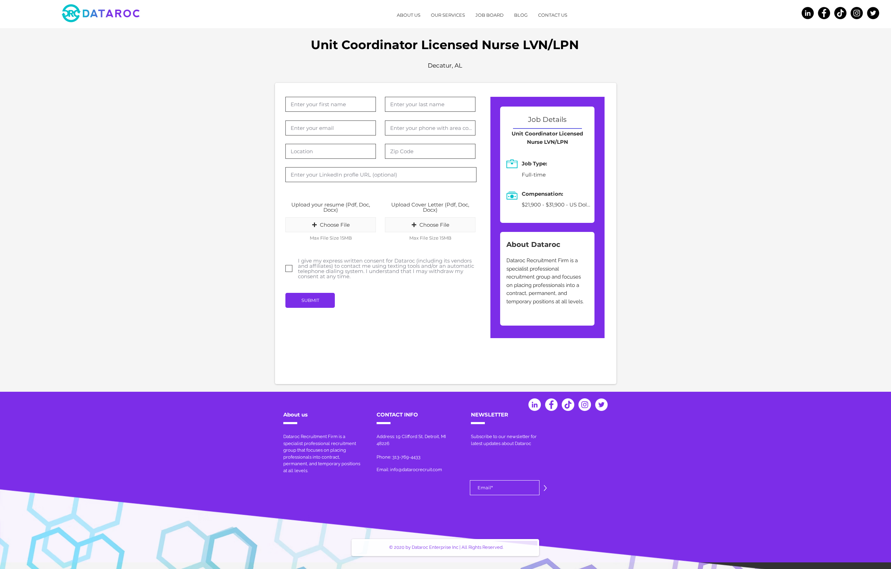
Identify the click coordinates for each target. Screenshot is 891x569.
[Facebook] (824, 13)
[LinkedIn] (808, 13)
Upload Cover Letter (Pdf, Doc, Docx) (430, 207)
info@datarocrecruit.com (416, 469)
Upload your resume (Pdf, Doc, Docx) (330, 207)
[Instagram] (857, 13)
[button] (330, 224)
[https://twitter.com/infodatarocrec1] (873, 13)
